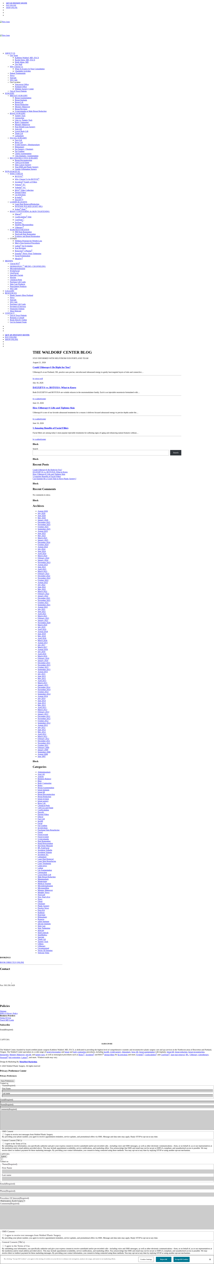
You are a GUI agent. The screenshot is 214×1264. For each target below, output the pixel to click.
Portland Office (21, 87)
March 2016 (42, 656)
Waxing (13, 277)
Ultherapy (19, 227)
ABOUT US (10, 53)
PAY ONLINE (11, 337)
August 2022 (43, 582)
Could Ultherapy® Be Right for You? (52, 367)
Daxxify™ (19, 200)
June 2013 (42, 703)
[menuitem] (109, 3)
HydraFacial (15, 271)
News (12, 75)
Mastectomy (42, 881)
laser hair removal (178, 1055)
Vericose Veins (43, 953)
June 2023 (42, 567)
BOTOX (19, 176)
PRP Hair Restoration (23, 232)
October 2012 (43, 721)
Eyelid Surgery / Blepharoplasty (27, 145)
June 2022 (42, 587)
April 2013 (42, 707)
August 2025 (43, 531)
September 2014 (44, 694)
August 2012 (43, 725)
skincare (41, 930)
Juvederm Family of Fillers (26, 182)
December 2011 (44, 741)
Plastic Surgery (43, 906)
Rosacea (41, 919)
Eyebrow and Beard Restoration (27, 236)
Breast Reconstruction (23, 160)
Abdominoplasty (44, 772)
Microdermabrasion (17, 268)
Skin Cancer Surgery (23, 165)
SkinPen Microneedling (24, 225)
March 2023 (42, 571)
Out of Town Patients (18, 91)
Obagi (40, 901)
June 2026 (42, 516)
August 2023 (43, 565)
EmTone (19, 222)
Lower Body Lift (21, 131)
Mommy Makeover (22, 107)
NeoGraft (41, 895)
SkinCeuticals (43, 933)
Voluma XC (20, 185)
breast (67, 1052)
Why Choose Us (16, 67)
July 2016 (41, 652)
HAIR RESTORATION (19, 230)
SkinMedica (42, 935)
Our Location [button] (15, 82)
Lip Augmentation (45, 870)
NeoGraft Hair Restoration (25, 234)
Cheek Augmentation (23, 154)
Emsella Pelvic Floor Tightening (28, 254)
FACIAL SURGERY (18, 138)
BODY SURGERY (18, 113)
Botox (40, 785)
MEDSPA (9, 261)
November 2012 (44, 718)
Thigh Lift (19, 133)
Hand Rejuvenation (45, 843)
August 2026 (43, 511)
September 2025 (44, 529)
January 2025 (43, 540)
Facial (40, 823)
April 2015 (42, 681)
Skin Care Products (17, 284)
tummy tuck (40, 1055)
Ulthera (40, 944)
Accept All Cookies (181, 1259)
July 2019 (41, 627)
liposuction (4, 1055)
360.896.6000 (5, 1001)
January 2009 (43, 750)
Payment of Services (18, 306)
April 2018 (42, 638)
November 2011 (44, 743)
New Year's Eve (44, 897)
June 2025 (42, 533)
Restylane (41, 915)
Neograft (4, 1057)
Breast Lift (19, 102)
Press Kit (41, 910)
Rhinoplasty (19, 147)
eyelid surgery (115, 1052)
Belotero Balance (44, 779)
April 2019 (42, 629)
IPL (187, 1055)
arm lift (28, 1055)
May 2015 (42, 678)
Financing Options (17, 309)
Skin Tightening (44, 928)
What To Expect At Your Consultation (30, 69)
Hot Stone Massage (45, 846)
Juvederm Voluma (45, 852)
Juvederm (90, 1055)
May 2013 (42, 705)
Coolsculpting (151, 1055)
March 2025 (42, 538)
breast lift (41, 792)
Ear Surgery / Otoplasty (24, 149)
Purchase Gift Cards (18, 282)
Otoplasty (41, 904)
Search (35, 449)
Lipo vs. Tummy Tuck (23, 120)
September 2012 (44, 723)
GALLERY (9, 291)
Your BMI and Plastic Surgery (27, 167)
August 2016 (43, 649)
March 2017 (42, 647)
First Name (6, 1088)
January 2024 (43, 560)
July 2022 (41, 585)
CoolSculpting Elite (23, 217)
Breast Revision (21, 109)
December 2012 (44, 716)
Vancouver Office (22, 84)
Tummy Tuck (20, 116)
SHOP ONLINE (11, 8)
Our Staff (18, 64)
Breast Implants (21, 100)
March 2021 (42, 616)
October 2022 (43, 580)
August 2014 (43, 696)
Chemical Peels (16, 280)
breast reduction (181, 1052)
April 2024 (42, 553)
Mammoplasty (43, 879)
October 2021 (43, 603)
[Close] (210, 1259)
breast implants (43, 790)
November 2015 (44, 665)
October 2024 (43, 545)
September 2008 (44, 752)
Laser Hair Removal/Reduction (27, 204)
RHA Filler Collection (24, 190)
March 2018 (42, 640)
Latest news (42, 866)
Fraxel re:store (43, 837)
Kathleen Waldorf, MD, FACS (27, 58)
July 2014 (41, 698)
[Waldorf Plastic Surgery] (107, 34)
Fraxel (40, 832)
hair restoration (14, 1057)
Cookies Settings (146, 1259)
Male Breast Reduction (47, 877)
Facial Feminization (22, 256)
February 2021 (43, 618)
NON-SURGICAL (12, 171)
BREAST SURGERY (19, 96)
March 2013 (42, 710)
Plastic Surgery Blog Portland (21, 295)
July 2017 (41, 645)
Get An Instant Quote (18, 322)
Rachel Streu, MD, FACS (25, 60)
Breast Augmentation (23, 98)
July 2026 (41, 513)
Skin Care (41, 926)
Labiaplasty (19, 136)
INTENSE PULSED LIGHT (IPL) (29, 206)
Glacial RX (15, 264)
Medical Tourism (44, 884)
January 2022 (43, 596)
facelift (40, 821)
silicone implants (44, 924)
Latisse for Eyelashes (24, 246)
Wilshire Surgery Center (24, 89)
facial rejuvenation (53, 1052)
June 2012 (42, 730)
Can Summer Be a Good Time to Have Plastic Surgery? (54, 479)
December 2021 (44, 598)
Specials (13, 78)
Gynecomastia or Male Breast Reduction (31, 111)
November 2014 (44, 689)
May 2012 (42, 732)
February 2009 (43, 747)
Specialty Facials (16, 275)
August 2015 (43, 672)
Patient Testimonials (18, 73)
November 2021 (44, 600)
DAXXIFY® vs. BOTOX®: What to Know (54, 387)
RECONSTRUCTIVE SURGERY (24, 158)
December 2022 (44, 576)
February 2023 (43, 574)
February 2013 (43, 712)
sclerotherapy (203, 1055)
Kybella (18, 197)
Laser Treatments (44, 863)
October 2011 (43, 745)
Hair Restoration (44, 841)
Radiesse (41, 913)
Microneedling (43, 888)
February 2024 (43, 558)
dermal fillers (109, 1055)
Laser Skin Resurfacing (47, 861)
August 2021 (43, 607)
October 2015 (43, 667)
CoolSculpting (43, 810)
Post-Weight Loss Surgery (25, 127)
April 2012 (42, 734)
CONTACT (9, 313)
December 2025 (44, 522)
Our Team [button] (14, 55)
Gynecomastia (43, 839)
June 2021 (42, 611)
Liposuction (19, 118)
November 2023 (44, 562)
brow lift (135, 1052)
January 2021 (43, 620)
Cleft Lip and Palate (45, 808)
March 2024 (42, 556)
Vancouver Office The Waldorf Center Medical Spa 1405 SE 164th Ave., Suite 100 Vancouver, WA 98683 (13, 995)
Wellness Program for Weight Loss (28, 241)
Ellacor (18, 214)
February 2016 (43, 658)
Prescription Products (18, 286)
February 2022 (43, 594)
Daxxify (41, 812)
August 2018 (43, 632)
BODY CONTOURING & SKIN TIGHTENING (30, 211)
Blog (39, 781)
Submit (3, 1156)
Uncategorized (43, 948)
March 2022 (42, 591)
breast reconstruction (196, 1052)
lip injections (123, 1055)
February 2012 (43, 739)
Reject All (163, 1259)
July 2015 (41, 674)
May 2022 (42, 589)
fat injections (43, 828)
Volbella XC (20, 187)
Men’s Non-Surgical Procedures (27, 243)
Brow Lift (19, 142)
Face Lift (18, 140)
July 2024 (41, 549)
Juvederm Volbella (45, 850)
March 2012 (42, 736)
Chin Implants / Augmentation (26, 156)
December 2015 (44, 663)
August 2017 (43, 643)
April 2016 (42, 654)
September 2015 (44, 669)
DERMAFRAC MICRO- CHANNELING (28, 266)
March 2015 (42, 683)
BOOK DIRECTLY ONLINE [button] (12, 962)
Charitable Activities (23, 71)
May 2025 (42, 536)
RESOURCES (11, 293)
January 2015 (43, 685)
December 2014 (44, 687)
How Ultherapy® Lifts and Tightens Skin (54, 408)
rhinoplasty (126, 1052)
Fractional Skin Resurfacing (48, 830)
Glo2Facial (14, 273)
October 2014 (43, 692)
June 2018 (42, 634)
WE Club (13, 80)
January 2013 (43, 714)
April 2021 (42, 614)
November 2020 (44, 623)
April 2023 (42, 569)
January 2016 (43, 661)
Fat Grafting (19, 151)
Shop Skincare (15, 311)
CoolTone (19, 220)
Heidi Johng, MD (22, 62)
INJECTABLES (16, 174)
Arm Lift (18, 129)
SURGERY (9, 93)
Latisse (40, 868)
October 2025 (43, 527)
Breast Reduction (21, 104)
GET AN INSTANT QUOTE (17, 335)
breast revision (43, 799)
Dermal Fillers (20, 192)
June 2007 (42, 756)
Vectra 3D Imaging (45, 950)
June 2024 (42, 551)
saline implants (43, 921)
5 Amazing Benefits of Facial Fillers (50, 428)
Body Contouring (22, 122)
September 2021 (44, 605)
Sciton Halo (21, 209)
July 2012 (41, 727)
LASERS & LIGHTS (18, 202)
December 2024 (44, 542)
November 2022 (44, 578)
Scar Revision (20, 248)
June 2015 (42, 676)
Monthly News (43, 892)
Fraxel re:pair (43, 834)
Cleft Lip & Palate (22, 162)
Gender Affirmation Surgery (26, 169)
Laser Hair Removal (46, 859)
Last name (6, 1093)
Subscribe (107, 1044)
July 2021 (41, 609)
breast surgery (43, 801)
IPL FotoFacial (43, 848)
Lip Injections (20, 195)
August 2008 (43, 754)
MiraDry (19, 259)
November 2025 (44, 524)
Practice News (43, 908)
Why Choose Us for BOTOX (27, 179)
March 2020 (42, 625)
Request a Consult (17, 318)
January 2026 (43, 520)
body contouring (79, 1052)
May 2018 (42, 636)
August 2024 (43, 547)
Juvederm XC (43, 855)
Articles (41, 776)
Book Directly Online (18, 320)
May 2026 (42, 518)
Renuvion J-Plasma (23, 251)
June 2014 (42, 701)
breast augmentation (147, 1052)
